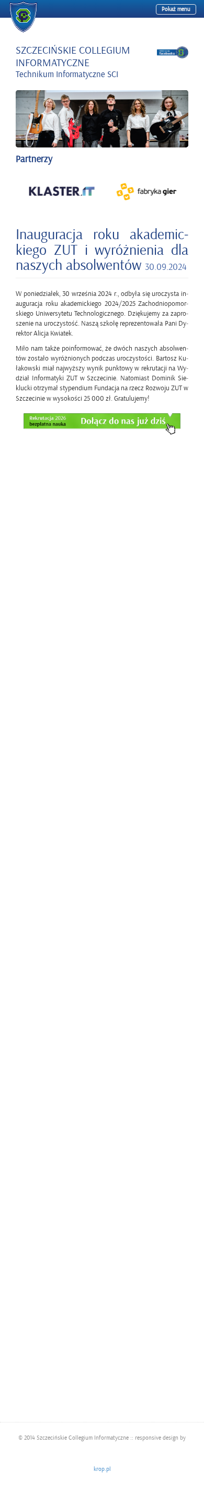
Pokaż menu (176, 9)
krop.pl (102, 1469)
